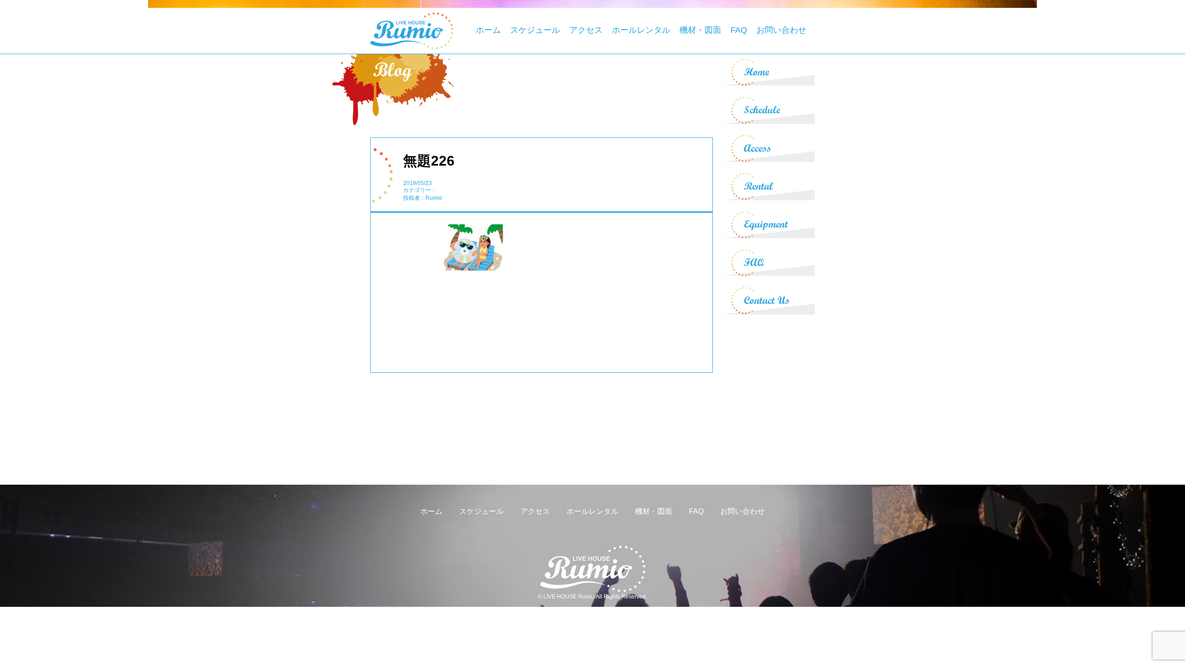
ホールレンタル (641, 30)
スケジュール (535, 30)
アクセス (586, 30)
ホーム (488, 30)
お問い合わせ (781, 30)
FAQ (738, 30)
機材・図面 (700, 30)
